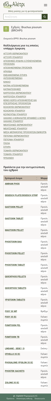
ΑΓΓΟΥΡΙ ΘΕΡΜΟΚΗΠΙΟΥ (15, 53)
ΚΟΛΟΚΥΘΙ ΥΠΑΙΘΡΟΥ (14, 110)
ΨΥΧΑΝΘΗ (8, 158)
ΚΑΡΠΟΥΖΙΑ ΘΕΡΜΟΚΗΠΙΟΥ (17, 93)
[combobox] (22, 17)
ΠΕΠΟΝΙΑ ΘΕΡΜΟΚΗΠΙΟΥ (16, 136)
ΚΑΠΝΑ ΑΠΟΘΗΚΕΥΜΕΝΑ (16, 85)
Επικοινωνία (40, 399)
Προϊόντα (10, 399)
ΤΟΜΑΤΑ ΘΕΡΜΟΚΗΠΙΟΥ (15, 150)
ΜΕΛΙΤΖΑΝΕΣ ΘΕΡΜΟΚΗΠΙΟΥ (17, 125)
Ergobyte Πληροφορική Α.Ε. (27, 396)
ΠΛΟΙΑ (6, 143)
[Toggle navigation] (45, 5)
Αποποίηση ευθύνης (24, 399)
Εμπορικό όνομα (13, 178)
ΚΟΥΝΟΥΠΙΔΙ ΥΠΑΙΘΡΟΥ (15, 114)
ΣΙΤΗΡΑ (7, 147)
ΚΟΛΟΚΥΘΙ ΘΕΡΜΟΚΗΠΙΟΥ (16, 107)
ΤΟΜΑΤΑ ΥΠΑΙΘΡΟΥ (13, 154)
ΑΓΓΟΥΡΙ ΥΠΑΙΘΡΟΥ (13, 57)
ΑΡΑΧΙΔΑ (7, 71)
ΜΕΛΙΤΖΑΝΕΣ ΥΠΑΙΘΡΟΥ (15, 128)
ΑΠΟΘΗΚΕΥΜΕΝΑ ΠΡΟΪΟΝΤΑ (17, 67)
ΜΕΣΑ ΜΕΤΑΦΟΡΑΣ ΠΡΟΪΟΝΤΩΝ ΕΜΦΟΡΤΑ (24, 132)
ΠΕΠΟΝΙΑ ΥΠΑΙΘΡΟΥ (13, 139)
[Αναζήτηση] (45, 17)
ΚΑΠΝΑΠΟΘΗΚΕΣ (12, 89)
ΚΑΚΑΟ (6, 82)
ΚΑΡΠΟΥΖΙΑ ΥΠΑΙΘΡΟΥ (14, 96)
